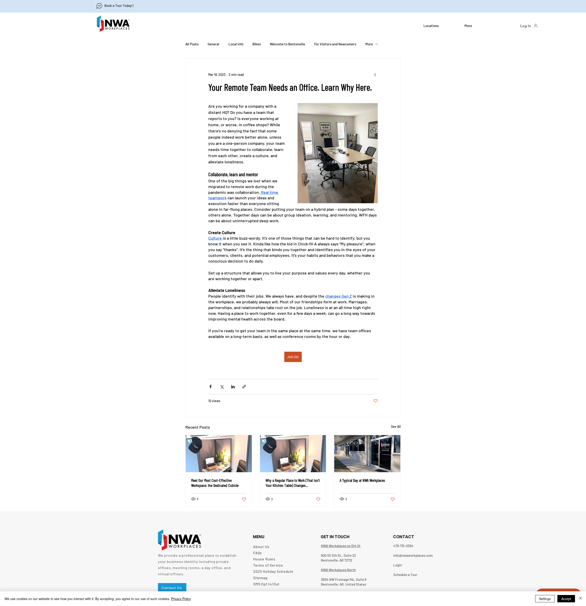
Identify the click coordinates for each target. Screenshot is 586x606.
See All (396, 426)
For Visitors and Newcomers (335, 44)
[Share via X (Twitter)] (222, 386)
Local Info (235, 44)
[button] (440, 25)
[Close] (580, 598)
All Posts (191, 44)
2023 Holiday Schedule (273, 571)
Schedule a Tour (405, 575)
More (369, 44)
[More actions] (375, 74)
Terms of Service (268, 565)
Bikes (256, 44)
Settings (545, 598)
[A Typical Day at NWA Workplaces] (367, 453)
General (213, 44)
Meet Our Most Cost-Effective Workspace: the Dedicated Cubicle (215, 483)
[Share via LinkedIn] (233, 386)
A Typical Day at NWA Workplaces (362, 480)
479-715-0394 (403, 546)
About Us (261, 546)
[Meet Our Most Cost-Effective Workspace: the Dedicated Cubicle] (219, 453)
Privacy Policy (181, 598)
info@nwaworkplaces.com (413, 555)
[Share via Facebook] (210, 386)
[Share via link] (244, 386)
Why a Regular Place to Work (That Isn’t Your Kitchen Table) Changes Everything (293, 483)
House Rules (264, 559)
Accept (566, 598)
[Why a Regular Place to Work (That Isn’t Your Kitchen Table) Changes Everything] (293, 453)
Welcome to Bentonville (287, 44)
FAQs (257, 553)
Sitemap (260, 578)
